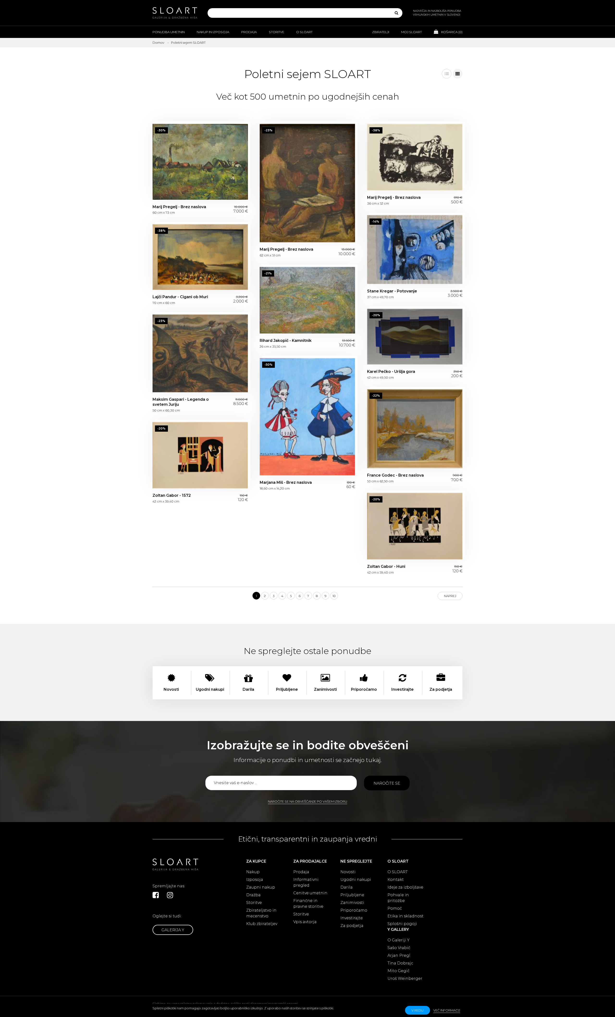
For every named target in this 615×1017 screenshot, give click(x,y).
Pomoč (394, 908)
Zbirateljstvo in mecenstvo (261, 913)
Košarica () (451, 32)
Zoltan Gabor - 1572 (200, 455)
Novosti (348, 872)
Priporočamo (353, 910)
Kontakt (395, 879)
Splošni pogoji (402, 923)
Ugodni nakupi (355, 879)
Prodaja (249, 32)
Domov (158, 42)
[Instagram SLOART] (170, 895)
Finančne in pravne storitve (308, 903)
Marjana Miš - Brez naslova (307, 416)
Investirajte (351, 918)
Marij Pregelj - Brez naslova (200, 162)
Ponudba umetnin (169, 32)
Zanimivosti (352, 902)
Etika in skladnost (405, 916)
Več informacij (446, 1010)
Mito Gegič (398, 971)
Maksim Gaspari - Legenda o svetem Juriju (200, 353)
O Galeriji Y (398, 940)
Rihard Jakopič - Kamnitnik (307, 300)
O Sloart (304, 32)
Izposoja (254, 879)
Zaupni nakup (260, 887)
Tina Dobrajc (400, 963)
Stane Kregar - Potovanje (414, 249)
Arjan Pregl (398, 955)
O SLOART (397, 872)
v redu (418, 1010)
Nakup (253, 872)
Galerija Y (172, 930)
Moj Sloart (411, 32)
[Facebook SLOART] (156, 895)
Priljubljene (352, 895)
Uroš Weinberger (404, 978)
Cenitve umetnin (310, 893)
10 (334, 596)
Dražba (253, 895)
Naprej (450, 596)
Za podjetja (351, 925)
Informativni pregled (306, 882)
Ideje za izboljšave (405, 887)
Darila (346, 887)
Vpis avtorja (305, 922)
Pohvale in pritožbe (398, 898)
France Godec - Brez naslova (414, 428)
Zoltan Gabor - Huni (414, 526)
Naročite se (387, 783)
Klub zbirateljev (261, 923)
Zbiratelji (380, 32)
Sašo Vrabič (398, 947)
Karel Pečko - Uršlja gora (414, 336)
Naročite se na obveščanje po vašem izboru (307, 801)
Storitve (276, 32)
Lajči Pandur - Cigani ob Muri (200, 257)
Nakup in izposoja (213, 32)
